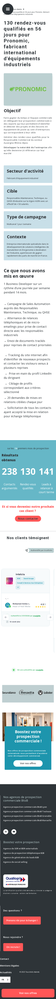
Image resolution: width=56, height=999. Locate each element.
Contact (4, 958)
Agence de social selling (15, 862)
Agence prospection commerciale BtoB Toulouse (27, 811)
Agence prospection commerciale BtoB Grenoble (27, 816)
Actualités (6, 972)
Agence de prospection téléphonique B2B (23, 853)
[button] (7, 9)
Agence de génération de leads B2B (21, 857)
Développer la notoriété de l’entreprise (25, 147)
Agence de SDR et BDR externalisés (20, 848)
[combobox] (5, 980)
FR (3, 979)
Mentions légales (9, 965)
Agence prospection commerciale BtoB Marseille (27, 820)
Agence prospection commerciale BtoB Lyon (25, 806)
